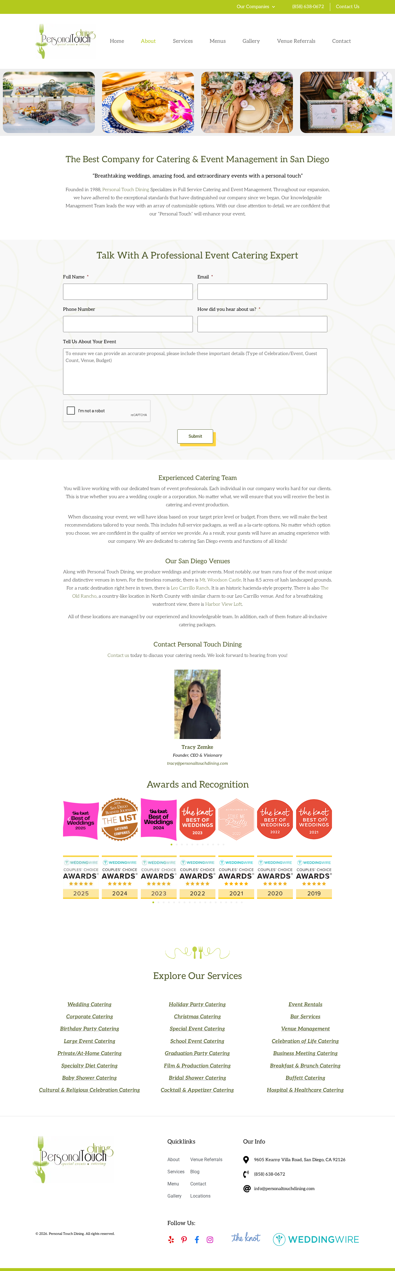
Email (205, 277)
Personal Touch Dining (125, 190)
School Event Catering (197, 1041)
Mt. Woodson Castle (220, 580)
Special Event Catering (197, 1029)
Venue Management (305, 1029)
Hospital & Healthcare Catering (305, 1090)
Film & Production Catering (197, 1066)
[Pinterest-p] (184, 1239)
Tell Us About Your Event (89, 342)
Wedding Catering (89, 1005)
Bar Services (305, 1017)
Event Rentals (305, 1005)
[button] (69, 819)
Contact (341, 41)
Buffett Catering (305, 1078)
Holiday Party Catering (197, 1005)
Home (117, 41)
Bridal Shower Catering (197, 1078)
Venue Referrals (296, 41)
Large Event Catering (89, 1041)
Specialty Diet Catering (89, 1066)
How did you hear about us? (229, 309)
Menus (218, 41)
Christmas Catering (197, 1017)
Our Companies (253, 7)
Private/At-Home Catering (90, 1053)
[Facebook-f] (197, 1239)
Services (183, 41)
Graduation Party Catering (197, 1053)
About (148, 41)
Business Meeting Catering (305, 1053)
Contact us (118, 655)
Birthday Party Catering (89, 1029)
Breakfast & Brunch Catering (305, 1066)
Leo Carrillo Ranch (190, 588)
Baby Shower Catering (89, 1078)
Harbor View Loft (223, 604)
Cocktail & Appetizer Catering (197, 1090)
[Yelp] (171, 1239)
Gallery (251, 41)
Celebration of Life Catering (305, 1041)
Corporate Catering (89, 1017)
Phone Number (79, 309)
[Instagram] (210, 1239)
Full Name (76, 277)
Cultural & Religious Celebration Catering (89, 1090)
